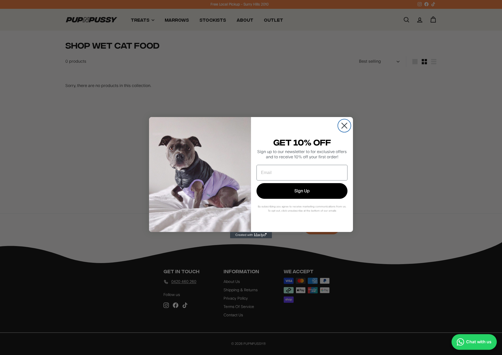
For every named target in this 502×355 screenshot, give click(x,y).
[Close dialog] (344, 125)
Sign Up (302, 191)
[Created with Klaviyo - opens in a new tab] (251, 235)
